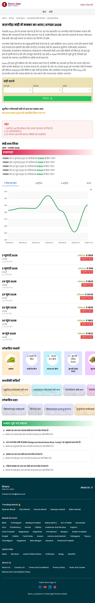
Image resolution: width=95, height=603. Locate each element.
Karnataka (80, 523)
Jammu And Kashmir (56, 536)
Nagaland (21, 540)
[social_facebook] (40, 587)
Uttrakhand (51, 531)
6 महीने (64, 183)
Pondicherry (15, 527)
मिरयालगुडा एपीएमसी (14, 409)
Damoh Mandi (40, 509)
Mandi (11, 18)
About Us (85, 487)
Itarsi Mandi (24, 509)
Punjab (5, 536)
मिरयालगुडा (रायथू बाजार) (58, 409)
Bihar (4, 523)
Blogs (61, 554)
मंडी (50, 12)
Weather (72, 554)
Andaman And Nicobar (55, 527)
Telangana (20, 18)
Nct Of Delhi (66, 523)
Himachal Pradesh (65, 540)
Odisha (38, 527)
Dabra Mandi (75, 509)
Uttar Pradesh (8, 531)
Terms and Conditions (39, 567)
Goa (4, 527)
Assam (40, 536)
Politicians (50, 554)
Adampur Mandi (57, 509)
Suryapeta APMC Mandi (36, 18)
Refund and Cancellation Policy (16, 572)
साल (89, 183)
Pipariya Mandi (8, 509)
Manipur (64, 531)
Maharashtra (51, 523)
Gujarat (73, 527)
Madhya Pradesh (33, 523)
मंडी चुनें (35, 86)
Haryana (49, 540)
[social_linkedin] (49, 587)
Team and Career (77, 567)
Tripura (87, 536)
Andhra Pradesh (79, 531)
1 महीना (38, 183)
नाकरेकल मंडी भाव (74, 389)
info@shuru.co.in (18, 494)
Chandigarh (7, 540)
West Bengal (35, 540)
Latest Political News (32, 554)
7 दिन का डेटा (10, 183)
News (4, 554)
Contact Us (19, 567)
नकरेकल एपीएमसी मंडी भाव (47, 389)
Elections (15, 554)
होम (44, 12)
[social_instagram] (54, 587)
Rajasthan (37, 531)
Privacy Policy (59, 567)
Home (4, 18)
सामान (65, 86)
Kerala (28, 527)
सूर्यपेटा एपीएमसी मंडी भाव (16, 389)
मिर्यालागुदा (35, 409)
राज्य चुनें (6, 86)
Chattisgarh (16, 523)
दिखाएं (46, 98)
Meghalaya (24, 531)
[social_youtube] (45, 587)
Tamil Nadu (28, 536)
